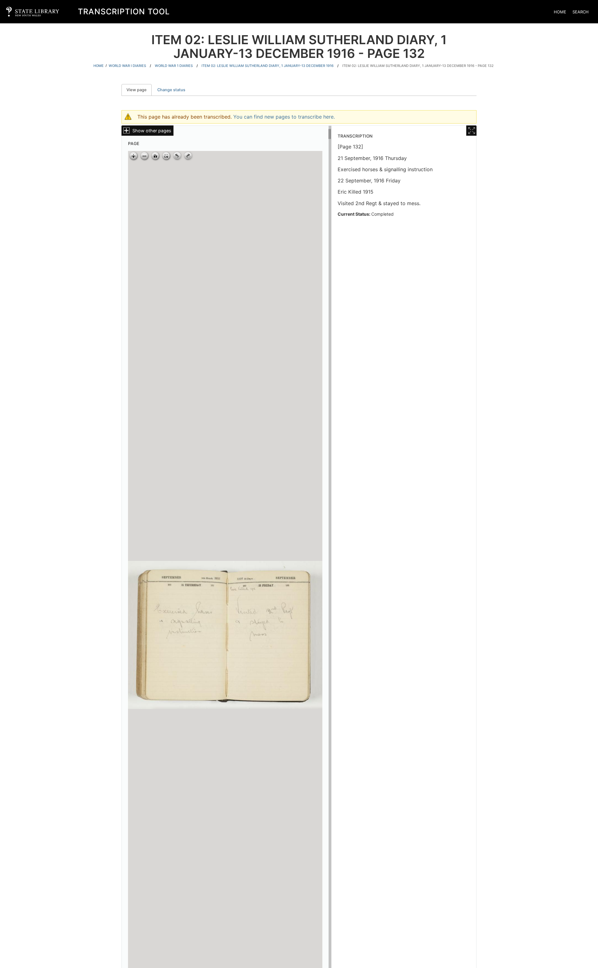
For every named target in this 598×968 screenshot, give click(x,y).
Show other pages (151, 130)
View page (139, 89)
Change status (171, 89)
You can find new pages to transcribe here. (284, 117)
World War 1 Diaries (174, 65)
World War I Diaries (127, 65)
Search (580, 11)
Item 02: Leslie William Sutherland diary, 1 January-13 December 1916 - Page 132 (418, 65)
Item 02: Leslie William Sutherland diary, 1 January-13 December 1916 (268, 65)
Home (560, 11)
